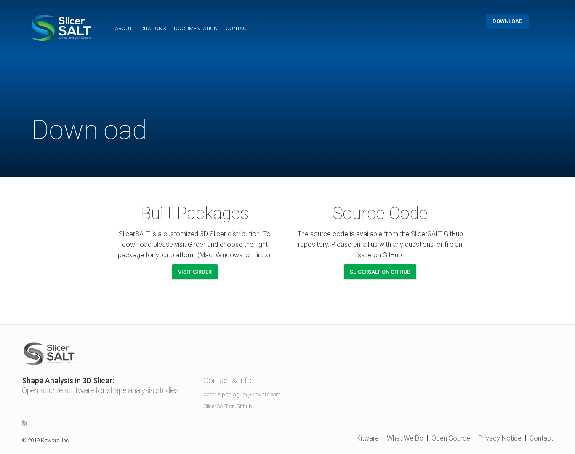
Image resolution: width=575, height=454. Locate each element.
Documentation (196, 28)
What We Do (405, 438)
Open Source (450, 438)
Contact (238, 28)
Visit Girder (195, 272)
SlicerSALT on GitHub (380, 272)
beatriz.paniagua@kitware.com (241, 394)
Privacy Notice (500, 438)
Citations (153, 28)
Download (507, 21)
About (123, 28)
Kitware (368, 438)
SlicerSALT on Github (227, 406)
